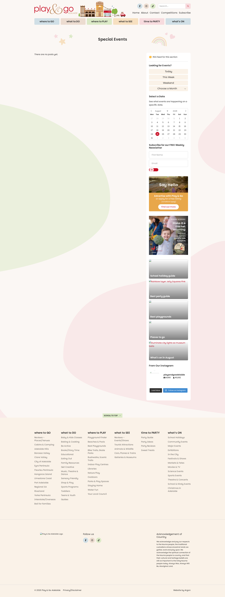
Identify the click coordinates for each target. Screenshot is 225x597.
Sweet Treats (147, 450)
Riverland (39, 491)
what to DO (73, 21)
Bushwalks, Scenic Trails (97, 459)
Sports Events (175, 475)
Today (168, 71)
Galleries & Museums (125, 457)
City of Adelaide (42, 461)
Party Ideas (147, 441)
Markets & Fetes (176, 462)
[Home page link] (80, 9)
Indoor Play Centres (98, 464)
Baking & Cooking (70, 441)
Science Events (175, 471)
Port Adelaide (41, 482)
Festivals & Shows (177, 458)
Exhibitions (173, 450)
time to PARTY (152, 21)
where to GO (47, 21)
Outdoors (92, 477)
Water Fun (93, 489)
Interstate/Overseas (44, 499)
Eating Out (66, 458)
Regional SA (40, 486)
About (144, 12)
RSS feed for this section (165, 56)
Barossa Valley (42, 453)
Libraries (92, 468)
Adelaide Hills (41, 448)
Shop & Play (67, 482)
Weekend (168, 82)
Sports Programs (69, 486)
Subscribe (185, 12)
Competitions (169, 12)
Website (177, 590)
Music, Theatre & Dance (69, 473)
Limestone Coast (43, 478)
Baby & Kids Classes (71, 437)
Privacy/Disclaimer (72, 590)
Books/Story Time (70, 450)
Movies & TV (174, 467)
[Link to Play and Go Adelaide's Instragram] (146, 6)
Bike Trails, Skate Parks (96, 452)
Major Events (174, 445)
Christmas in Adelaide (174, 489)
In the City (173, 454)
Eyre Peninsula (41, 465)
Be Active (66, 445)
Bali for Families (42, 503)
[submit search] (188, 6)
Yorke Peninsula (42, 495)
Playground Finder (97, 437)
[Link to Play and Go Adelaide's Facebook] (139, 6)
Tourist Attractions (123, 444)
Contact (155, 12)
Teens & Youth (68, 495)
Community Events (178, 441)
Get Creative (67, 467)
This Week (168, 77)
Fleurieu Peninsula (43, 470)
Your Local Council (97, 493)
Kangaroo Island (43, 474)
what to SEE (125, 21)
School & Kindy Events (179, 483)
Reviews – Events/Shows (121, 439)
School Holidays (176, 437)
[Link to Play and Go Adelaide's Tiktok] (152, 6)
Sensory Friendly (69, 478)
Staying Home (95, 485)
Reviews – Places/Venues (42, 439)
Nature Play (94, 472)
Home (135, 12)
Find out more (168, 206)
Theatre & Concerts (178, 479)
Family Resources (70, 462)
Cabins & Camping (44, 444)
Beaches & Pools (96, 441)
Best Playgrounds (97, 445)
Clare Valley (40, 457)
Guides (64, 499)
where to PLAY (99, 21)
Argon (188, 590)
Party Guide (147, 437)
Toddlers (65, 491)
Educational (67, 454)
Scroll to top (111, 415)
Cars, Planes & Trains (125, 453)
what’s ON (178, 21)
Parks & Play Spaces (98, 481)
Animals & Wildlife (123, 448)
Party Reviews (148, 445)
